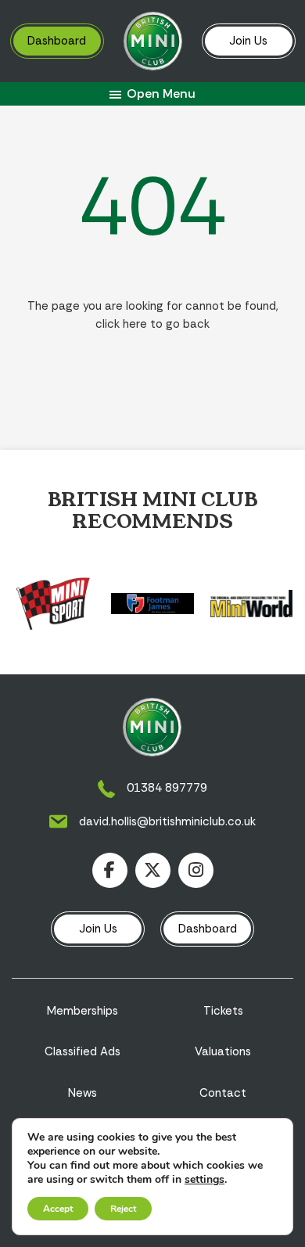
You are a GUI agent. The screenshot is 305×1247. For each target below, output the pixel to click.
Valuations (223, 1051)
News (82, 1093)
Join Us (248, 41)
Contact (222, 1093)
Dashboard (56, 41)
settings (204, 1180)
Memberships (82, 1011)
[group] (53, 603)
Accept (58, 1208)
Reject (123, 1208)
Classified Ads (82, 1051)
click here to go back (152, 324)
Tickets (223, 1011)
